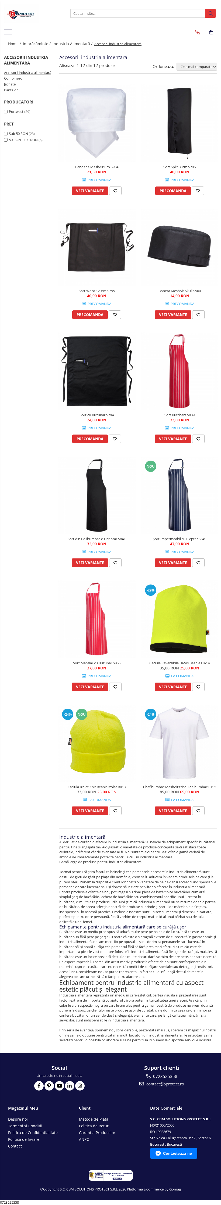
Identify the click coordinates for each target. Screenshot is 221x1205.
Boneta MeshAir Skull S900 (179, 290)
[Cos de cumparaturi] (211, 32)
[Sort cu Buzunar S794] (97, 371)
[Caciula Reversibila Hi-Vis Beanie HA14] (180, 619)
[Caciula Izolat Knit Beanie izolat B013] (97, 743)
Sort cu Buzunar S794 (97, 415)
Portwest (16, 111)
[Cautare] (210, 13)
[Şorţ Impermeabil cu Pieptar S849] (180, 495)
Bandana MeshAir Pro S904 (96, 166)
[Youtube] (59, 1086)
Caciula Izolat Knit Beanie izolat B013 (97, 786)
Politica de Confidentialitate (33, 1132)
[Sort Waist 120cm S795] (97, 247)
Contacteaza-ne (177, 1153)
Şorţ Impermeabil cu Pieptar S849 (179, 538)
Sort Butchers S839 (179, 415)
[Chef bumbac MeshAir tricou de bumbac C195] (180, 743)
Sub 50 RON (18, 133)
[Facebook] (39, 1086)
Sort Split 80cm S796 (179, 166)
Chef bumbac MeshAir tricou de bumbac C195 (179, 786)
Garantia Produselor (97, 1132)
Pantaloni (11, 90)
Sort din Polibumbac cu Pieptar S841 (97, 538)
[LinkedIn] (69, 1086)
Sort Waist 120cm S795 (97, 290)
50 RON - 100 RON (23, 139)
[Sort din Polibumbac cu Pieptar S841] (97, 495)
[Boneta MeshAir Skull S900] (180, 247)
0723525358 (164, 1076)
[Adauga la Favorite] (115, 191)
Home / (15, 43)
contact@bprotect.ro (164, 1083)
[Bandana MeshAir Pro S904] (97, 123)
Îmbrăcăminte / (37, 43)
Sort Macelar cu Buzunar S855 (96, 663)
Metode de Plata (93, 1119)
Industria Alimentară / (73, 43)
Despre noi (18, 1119)
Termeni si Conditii (25, 1125)
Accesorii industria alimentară (27, 72)
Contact (15, 1146)
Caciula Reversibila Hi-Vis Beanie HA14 (179, 663)
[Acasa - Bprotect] (31, 13)
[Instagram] (80, 1086)
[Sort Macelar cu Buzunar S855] (97, 619)
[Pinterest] (49, 1086)
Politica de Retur (94, 1125)
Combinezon (14, 78)
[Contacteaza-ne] (198, 32)
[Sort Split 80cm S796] (180, 123)
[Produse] (8, 34)
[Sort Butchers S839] (180, 371)
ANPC (84, 1139)
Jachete (10, 84)
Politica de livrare (23, 1139)
